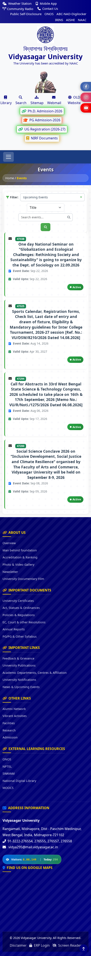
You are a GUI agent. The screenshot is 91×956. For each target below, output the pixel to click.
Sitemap (37, 102)
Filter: (14, 197)
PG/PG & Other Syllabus (20, 636)
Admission (10, 737)
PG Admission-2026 (44, 120)
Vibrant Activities (15, 716)
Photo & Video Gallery (18, 564)
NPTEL (7, 766)
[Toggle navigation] (8, 157)
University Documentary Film (23, 579)
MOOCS (8, 788)
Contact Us (49, 8)
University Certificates (18, 601)
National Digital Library (19, 781)
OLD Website (74, 100)
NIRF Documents (44, 138)
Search (20, 102)
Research (9, 730)
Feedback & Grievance (18, 658)
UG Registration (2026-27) (44, 129)
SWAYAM (9, 773)
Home (9, 178)
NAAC (82, 20)
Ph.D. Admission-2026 (44, 111)
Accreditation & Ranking (20, 557)
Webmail (54, 102)
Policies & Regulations (19, 615)
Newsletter (10, 572)
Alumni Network (14, 709)
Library (6, 102)
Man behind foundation (20, 550)
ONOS (49, 14)
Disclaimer (18, 945)
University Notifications (19, 680)
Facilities (9, 723)
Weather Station (19, 3)
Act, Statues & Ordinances (21, 608)
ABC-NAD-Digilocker (71, 14)
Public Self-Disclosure (25, 14)
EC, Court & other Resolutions (24, 622)
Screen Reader (69, 945)
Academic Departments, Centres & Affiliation (35, 673)
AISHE (70, 20)
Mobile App (48, 3)
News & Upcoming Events (21, 687)
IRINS (59, 20)
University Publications (19, 665)
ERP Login (41, 945)
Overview (9, 543)
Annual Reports (14, 629)
